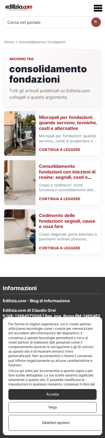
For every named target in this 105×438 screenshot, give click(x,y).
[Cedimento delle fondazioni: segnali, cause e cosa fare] (20, 231)
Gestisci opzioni (55, 422)
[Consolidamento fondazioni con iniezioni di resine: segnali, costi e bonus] (20, 182)
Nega (52, 407)
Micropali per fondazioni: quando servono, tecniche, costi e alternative (68, 122)
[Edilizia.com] (18, 8)
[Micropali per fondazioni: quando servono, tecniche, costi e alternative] (20, 133)
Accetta (52, 394)
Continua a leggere (59, 149)
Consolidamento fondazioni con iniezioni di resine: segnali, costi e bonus (67, 174)
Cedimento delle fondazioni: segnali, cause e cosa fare (67, 221)
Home (9, 42)
